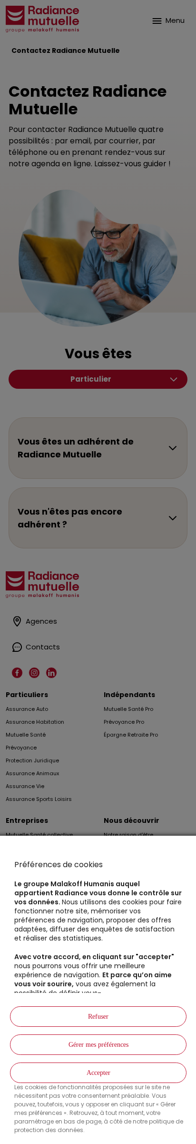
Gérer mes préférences (98, 1044)
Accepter (98, 1072)
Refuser (98, 1016)
